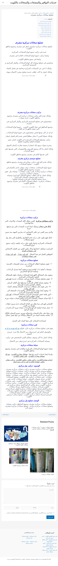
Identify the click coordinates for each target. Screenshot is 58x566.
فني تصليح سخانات (29, 256)
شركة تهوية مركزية (12, 328)
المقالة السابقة (52, 414)
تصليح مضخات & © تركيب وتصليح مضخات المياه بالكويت (18, 444)
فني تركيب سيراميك (20, 362)
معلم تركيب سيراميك (27, 296)
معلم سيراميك (25, 536)
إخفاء (46, 19)
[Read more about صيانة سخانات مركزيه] (42, 460)
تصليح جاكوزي (34, 362)
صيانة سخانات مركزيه (48, 474)
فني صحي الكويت (20, 356)
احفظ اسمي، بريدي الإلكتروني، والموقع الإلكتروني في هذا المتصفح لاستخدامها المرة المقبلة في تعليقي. (29, 512)
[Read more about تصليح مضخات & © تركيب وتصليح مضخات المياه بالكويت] (16, 433)
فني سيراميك (29, 537)
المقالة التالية (5, 414)
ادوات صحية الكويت (44, 360)
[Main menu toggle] (3, 2)
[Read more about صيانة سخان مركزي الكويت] (18, 456)
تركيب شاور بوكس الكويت (26, 360)
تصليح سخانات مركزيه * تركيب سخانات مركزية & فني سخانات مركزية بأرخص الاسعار (42, 428)
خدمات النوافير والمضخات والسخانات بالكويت (33, 2)
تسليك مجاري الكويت (19, 354)
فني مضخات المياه (29, 251)
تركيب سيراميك (33, 536)
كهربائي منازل (23, 254)
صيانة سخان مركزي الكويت (20, 465)
